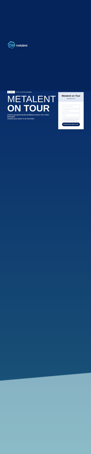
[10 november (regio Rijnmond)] (70, 120)
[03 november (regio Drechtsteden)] (70, 119)
